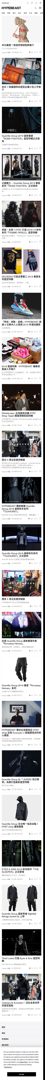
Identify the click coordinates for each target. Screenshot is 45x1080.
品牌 (41, 13)
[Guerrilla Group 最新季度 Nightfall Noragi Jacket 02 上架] (21, 898)
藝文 (14, 13)
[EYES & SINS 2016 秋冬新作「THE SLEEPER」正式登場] (21, 853)
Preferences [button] (8, 1067)
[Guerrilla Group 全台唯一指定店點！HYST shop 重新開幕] (21, 808)
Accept (21, 1074)
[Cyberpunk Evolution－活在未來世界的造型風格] (21, 987)
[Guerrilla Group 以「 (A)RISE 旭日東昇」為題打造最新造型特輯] (21, 763)
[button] (40, 52)
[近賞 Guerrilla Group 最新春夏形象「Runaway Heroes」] (21, 625)
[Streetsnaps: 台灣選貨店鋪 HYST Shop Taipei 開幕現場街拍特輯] (21, 397)
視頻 (36, 13)
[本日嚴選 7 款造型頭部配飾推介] (21, 29)
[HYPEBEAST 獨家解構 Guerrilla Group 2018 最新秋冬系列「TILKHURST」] (21, 490)
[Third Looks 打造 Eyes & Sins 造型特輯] (21, 942)
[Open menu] (40, 8)
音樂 (25, 13)
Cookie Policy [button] (23, 1062)
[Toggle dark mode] (36, 8)
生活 (30, 13)
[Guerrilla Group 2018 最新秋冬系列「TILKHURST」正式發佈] (21, 537)
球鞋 (8, 13)
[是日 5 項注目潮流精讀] (21, 444)
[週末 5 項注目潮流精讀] (21, 583)
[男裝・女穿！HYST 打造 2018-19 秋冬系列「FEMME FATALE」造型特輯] (21, 214)
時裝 (3, 13)
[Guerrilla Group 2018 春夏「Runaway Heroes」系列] (21, 669)
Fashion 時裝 (6, 52)
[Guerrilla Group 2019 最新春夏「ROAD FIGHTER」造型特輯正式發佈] (21, 120)
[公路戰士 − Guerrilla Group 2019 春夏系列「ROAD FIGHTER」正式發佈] (21, 167)
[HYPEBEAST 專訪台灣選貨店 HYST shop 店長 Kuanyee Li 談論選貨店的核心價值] (21, 714)
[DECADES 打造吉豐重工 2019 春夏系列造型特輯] (21, 260)
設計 (19, 13)
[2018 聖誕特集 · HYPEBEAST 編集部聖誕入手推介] (21, 350)
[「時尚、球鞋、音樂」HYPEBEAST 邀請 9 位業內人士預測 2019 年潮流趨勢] (21, 306)
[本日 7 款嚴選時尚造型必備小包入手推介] (21, 71)
